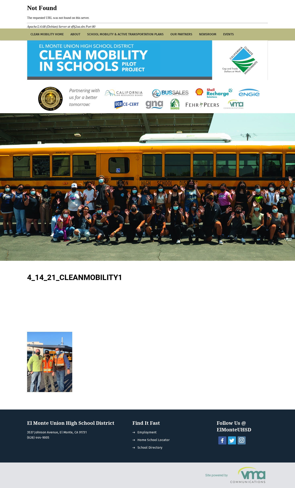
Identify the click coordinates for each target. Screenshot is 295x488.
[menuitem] (47, 34)
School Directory (149, 447)
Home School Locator (153, 440)
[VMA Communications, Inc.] (248, 475)
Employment (147, 432)
